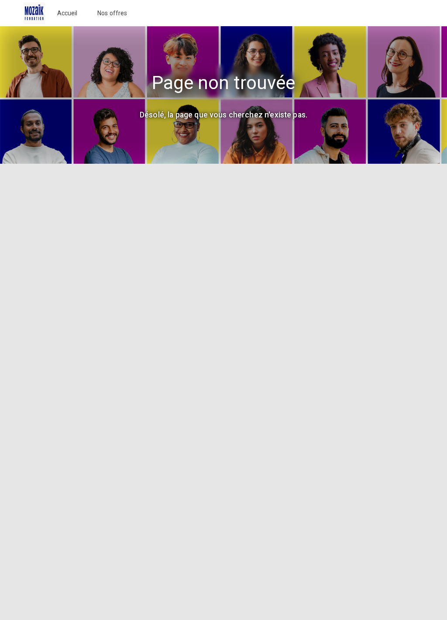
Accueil (67, 13)
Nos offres (112, 13)
